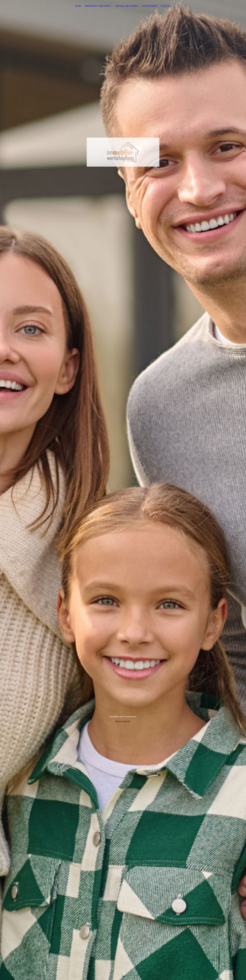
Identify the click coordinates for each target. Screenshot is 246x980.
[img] (123, 490)
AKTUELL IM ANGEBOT (126, 6)
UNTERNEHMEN (150, 6)
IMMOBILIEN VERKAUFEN (97, 6)
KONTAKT (166, 6)
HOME (78, 6)
